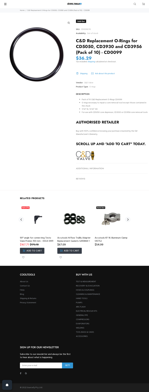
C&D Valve (88, 82)
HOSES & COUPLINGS (85, 290)
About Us (24, 281)
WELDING (80, 328)
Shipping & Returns (28, 298)
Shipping (91, 61)
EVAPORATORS (82, 323)
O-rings (92, 86)
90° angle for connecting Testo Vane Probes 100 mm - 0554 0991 (36, 239)
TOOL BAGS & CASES (85, 332)
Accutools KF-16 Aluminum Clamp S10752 (111, 239)
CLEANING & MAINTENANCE (88, 294)
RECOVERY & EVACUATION (88, 286)
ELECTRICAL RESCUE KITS (86, 311)
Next (128, 219)
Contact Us (25, 286)
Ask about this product (105, 73)
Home (22, 10)
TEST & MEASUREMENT (86, 281)
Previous (21, 219)
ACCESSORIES (82, 336)
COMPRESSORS (82, 319)
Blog (22, 294)
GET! (67, 365)
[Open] (7, 385)
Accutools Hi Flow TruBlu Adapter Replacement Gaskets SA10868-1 (74, 239)
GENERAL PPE (82, 315)
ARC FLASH (81, 307)
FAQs (22, 290)
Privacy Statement (28, 302)
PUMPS (79, 302)
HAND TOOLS (81, 298)
